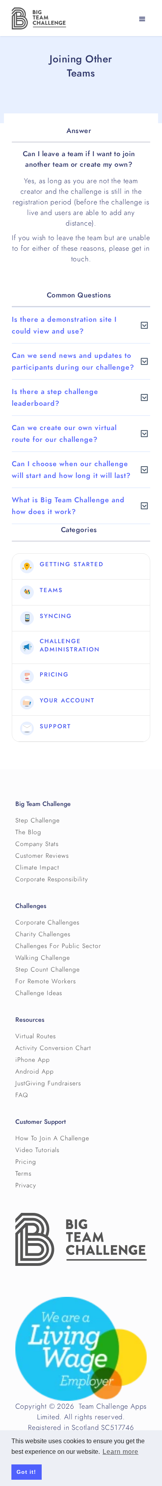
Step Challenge (37, 820)
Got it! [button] (26, 1472)
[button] (142, 19)
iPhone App (32, 1060)
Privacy (25, 1185)
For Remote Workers (45, 981)
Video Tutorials (37, 1150)
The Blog (28, 832)
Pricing (25, 1162)
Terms (23, 1174)
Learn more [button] (120, 1451)
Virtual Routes (35, 1036)
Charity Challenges (42, 934)
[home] (37, 18)
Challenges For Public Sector (58, 946)
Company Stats (37, 844)
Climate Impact (37, 868)
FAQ (21, 1095)
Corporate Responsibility (51, 879)
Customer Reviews (42, 856)
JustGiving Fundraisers (48, 1083)
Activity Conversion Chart (53, 1048)
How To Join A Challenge (52, 1138)
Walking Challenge (42, 958)
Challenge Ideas (38, 993)
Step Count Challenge (47, 970)
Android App (34, 1072)
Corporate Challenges (47, 922)
